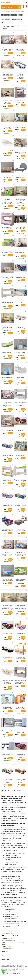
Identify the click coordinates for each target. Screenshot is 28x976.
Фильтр (5, 28)
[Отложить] (13, 33)
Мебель (12, 11)
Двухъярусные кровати (17, 19)
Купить (10, 53)
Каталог (8, 11)
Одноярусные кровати (6, 22)
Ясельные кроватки (6, 19)
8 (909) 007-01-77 (11, 935)
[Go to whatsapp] (3, 972)
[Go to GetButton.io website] (3, 974)
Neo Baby (3, 11)
